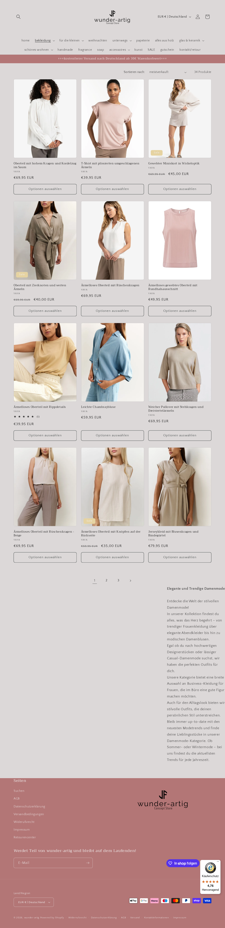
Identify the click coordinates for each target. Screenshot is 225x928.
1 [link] (94, 580)
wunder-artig (32, 917)
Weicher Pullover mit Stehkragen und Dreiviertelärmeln (175, 409)
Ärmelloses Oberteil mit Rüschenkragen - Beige (44, 533)
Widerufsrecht (24, 822)
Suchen (19, 791)
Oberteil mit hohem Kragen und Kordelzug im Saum (45, 165)
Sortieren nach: (134, 72)
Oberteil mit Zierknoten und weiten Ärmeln (40, 287)
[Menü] (218, 862)
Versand (135, 917)
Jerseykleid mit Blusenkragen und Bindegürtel (173, 533)
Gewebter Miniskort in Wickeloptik (174, 164)
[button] (18, 17)
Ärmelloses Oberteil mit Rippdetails (40, 407)
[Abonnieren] (88, 863)
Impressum (22, 829)
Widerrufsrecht (77, 917)
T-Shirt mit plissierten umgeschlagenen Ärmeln (110, 165)
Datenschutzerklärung (29, 806)
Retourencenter (25, 837)
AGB (17, 798)
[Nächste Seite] (130, 581)
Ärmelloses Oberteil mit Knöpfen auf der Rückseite (111, 533)
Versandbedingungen (29, 814)
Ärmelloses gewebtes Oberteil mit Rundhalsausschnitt (172, 287)
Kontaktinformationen (156, 917)
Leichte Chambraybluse (98, 407)
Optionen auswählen (45, 189)
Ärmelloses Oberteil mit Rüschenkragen (110, 285)
